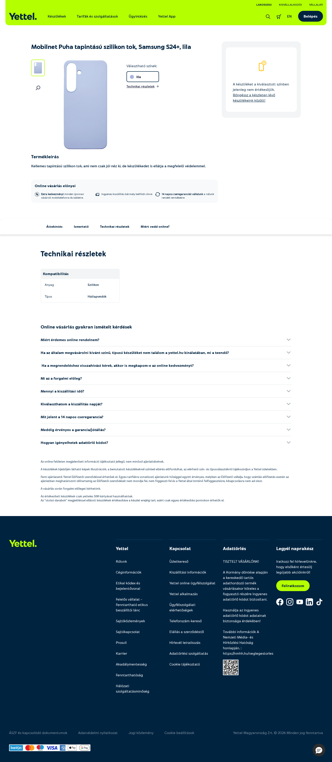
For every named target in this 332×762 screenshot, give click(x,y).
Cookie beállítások (179, 732)
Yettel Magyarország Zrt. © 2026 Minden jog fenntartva (278, 732)
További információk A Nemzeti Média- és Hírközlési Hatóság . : (246, 642)
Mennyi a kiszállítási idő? (62, 391)
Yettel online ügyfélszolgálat (192, 583)
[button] (319, 750)
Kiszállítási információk (187, 572)
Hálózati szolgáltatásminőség (132, 688)
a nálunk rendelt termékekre (188, 195)
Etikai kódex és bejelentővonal (128, 585)
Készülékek (57, 16)
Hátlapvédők (97, 296)
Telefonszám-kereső (185, 621)
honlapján (231, 648)
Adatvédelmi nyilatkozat (98, 732)
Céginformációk (128, 572)
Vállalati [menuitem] (316, 4)
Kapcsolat (180, 548)
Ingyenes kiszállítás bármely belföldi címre (126, 193)
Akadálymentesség (131, 664)
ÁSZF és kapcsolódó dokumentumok (38, 732)
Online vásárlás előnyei (55, 186)
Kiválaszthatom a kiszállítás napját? (72, 404)
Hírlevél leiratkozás (184, 642)
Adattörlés (234, 548)
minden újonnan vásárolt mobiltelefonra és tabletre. (62, 195)
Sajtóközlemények (130, 621)
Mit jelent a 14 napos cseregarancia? (72, 417)
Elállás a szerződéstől (186, 631)
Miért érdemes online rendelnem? (70, 339)
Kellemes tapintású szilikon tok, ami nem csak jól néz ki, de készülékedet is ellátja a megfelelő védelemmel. (119, 166)
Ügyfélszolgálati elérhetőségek (182, 607)
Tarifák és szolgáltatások (97, 16)
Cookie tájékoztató (184, 664)
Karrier (121, 653)
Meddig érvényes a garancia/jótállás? (73, 429)
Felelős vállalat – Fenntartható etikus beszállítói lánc (132, 604)
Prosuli (121, 642)
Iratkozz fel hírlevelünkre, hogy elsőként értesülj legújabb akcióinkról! (296, 566)
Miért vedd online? (155, 226)
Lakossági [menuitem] (264, 4)
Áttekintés (54, 226)
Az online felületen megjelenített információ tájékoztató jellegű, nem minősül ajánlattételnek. (102, 461)
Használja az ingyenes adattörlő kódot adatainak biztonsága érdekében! (244, 615)
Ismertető (81, 226)
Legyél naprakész (294, 548)
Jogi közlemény (141, 732)
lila (138, 77)
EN (289, 16)
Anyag (49, 285)
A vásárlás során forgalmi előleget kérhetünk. (71, 488)
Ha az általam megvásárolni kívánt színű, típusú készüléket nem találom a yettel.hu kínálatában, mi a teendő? (135, 352)
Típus (48, 296)
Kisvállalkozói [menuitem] (290, 4)
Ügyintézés (138, 16)
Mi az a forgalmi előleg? (61, 378)
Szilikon (93, 285)
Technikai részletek (114, 226)
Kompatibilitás (56, 273)
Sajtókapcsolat (128, 631)
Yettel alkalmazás (183, 594)
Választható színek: (141, 66)
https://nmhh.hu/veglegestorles (248, 653)
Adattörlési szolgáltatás (188, 653)
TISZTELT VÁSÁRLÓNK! (241, 561)
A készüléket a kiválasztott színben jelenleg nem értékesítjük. (261, 92)
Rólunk (121, 561)
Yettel (122, 548)
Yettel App (166, 16)
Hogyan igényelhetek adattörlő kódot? (74, 442)
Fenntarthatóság (129, 675)
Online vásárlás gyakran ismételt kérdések (86, 326)
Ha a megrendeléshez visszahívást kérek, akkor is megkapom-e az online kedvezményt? (117, 365)
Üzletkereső (178, 561)
